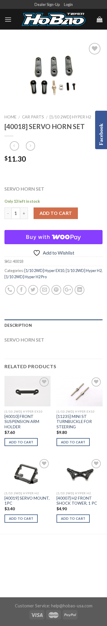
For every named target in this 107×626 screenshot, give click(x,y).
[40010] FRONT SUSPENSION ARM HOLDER (21, 421)
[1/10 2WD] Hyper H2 (70, 117)
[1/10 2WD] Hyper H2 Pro (25, 276)
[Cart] (100, 19)
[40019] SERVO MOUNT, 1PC (27, 501)
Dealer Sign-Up (47, 4)
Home (10, 117)
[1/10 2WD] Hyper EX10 (44, 270)
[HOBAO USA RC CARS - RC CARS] (53, 19)
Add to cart (56, 213)
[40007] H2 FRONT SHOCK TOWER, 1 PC (76, 501)
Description (18, 325)
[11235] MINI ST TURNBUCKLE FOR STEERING (74, 421)
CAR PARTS (33, 117)
